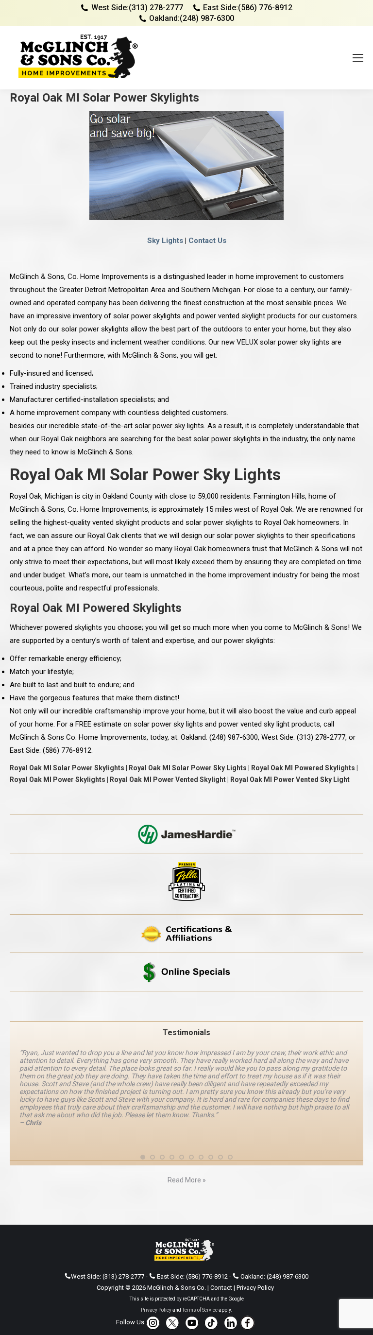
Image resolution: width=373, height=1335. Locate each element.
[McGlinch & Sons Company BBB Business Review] (186, 1006)
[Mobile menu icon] (358, 57)
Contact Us (207, 240)
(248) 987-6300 (207, 18)
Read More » (187, 1157)
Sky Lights (165, 240)
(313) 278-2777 (156, 7)
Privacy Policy (255, 1264)
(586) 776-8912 (265, 7)
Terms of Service (200, 1286)
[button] (142, 1133)
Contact (221, 1264)
